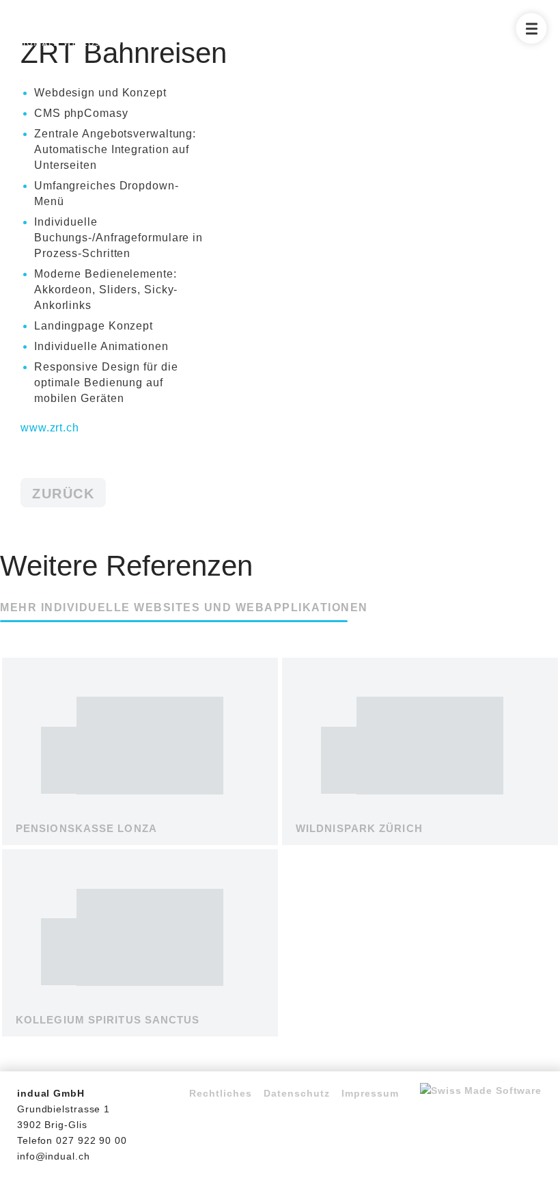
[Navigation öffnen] (532, 28)
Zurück (63, 493)
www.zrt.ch (49, 427)
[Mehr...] (140, 833)
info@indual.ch (53, 1156)
